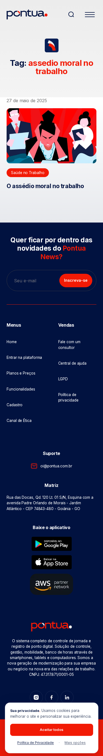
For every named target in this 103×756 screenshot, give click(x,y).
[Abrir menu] (89, 15)
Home (12, 342)
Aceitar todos (51, 729)
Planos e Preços (21, 373)
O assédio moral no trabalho (45, 185)
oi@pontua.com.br (56, 466)
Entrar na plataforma (24, 357)
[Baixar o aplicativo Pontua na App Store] (52, 562)
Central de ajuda (72, 363)
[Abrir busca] (71, 14)
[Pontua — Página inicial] (35, 14)
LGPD (63, 379)
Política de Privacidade (35, 743)
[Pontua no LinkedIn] (67, 697)
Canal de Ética (19, 420)
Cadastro (15, 405)
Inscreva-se (76, 280)
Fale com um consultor (69, 344)
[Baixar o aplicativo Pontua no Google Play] (52, 544)
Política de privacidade (68, 397)
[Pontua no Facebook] (51, 697)
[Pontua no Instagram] (36, 697)
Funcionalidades (21, 389)
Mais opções (75, 743)
